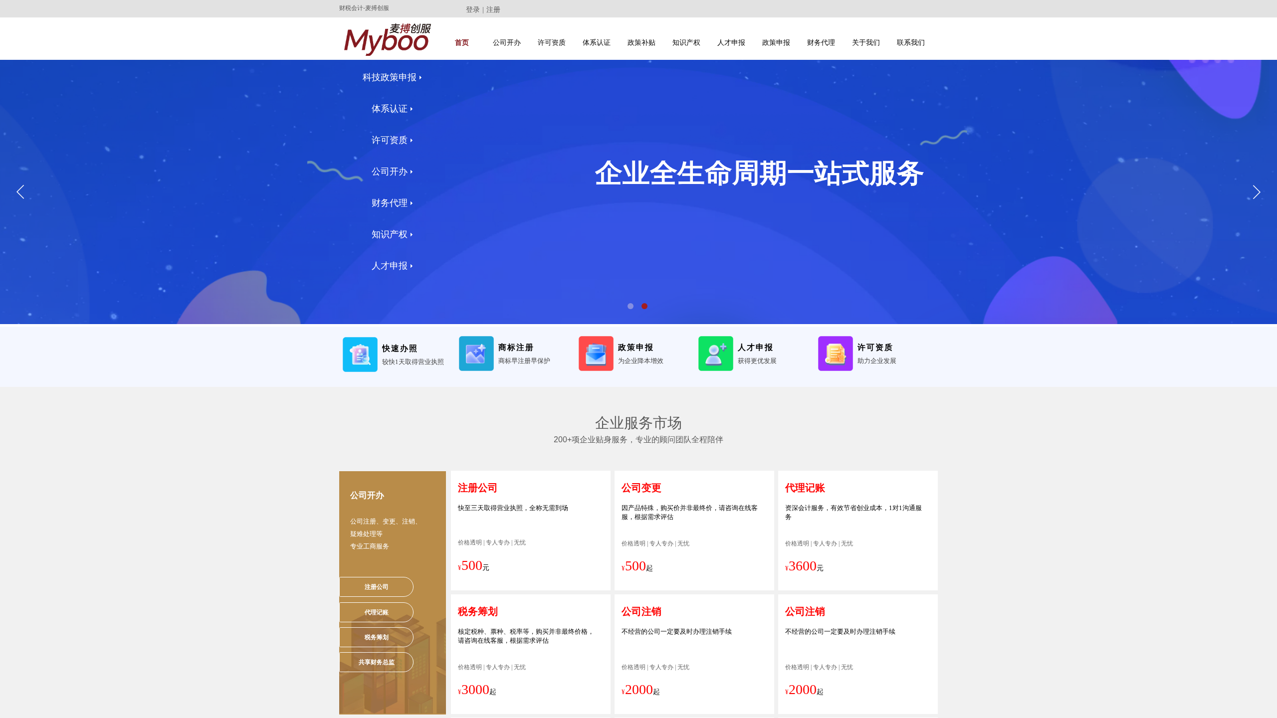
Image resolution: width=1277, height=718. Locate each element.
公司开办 (507, 42)
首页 (462, 42)
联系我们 (911, 42)
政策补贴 (641, 42)
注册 (493, 9)
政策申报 (776, 42)
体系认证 (597, 42)
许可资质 (552, 42)
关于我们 (866, 42)
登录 (473, 9)
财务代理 (821, 42)
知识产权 (686, 42)
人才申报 (731, 42)
